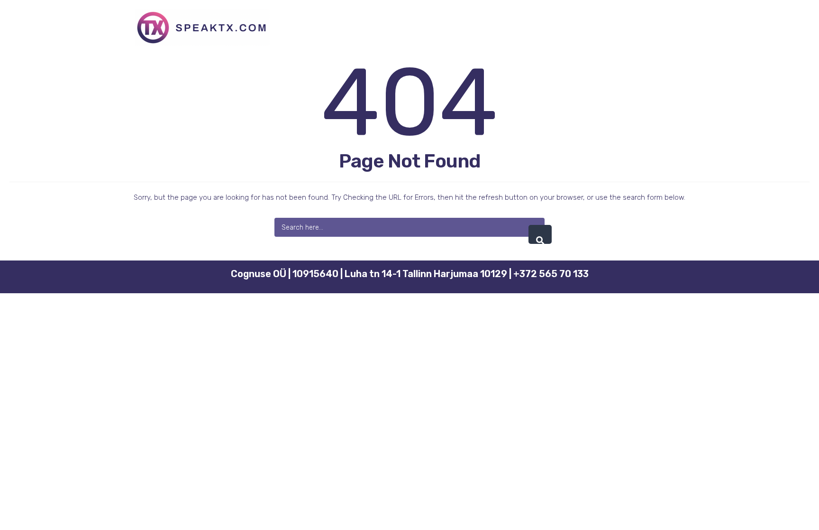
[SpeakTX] (202, 27)
